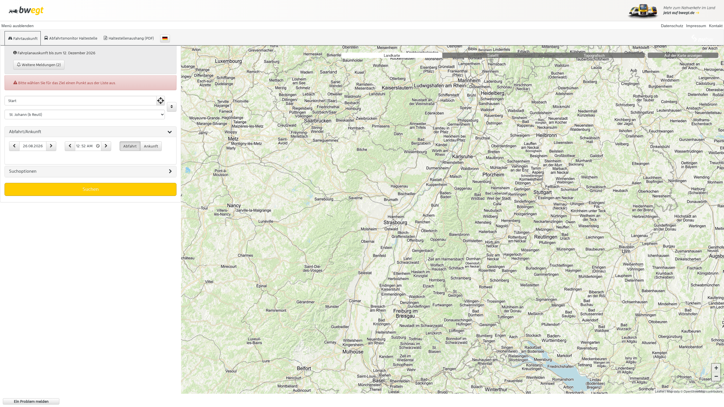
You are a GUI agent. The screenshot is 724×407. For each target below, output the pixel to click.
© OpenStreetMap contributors (701, 391)
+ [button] (716, 367)
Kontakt (716, 25)
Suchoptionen (22, 171)
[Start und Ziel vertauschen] (171, 107)
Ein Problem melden (31, 401)
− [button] (716, 376)
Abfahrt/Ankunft (25, 131)
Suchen (91, 189)
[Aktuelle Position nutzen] (160, 100)
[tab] (90, 132)
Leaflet (659, 391)
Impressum (696, 25)
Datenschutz (672, 25)
